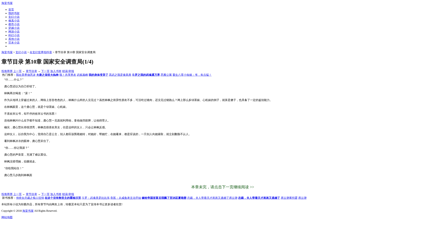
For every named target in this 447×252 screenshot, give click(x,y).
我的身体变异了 (98, 74)
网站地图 (7, 217)
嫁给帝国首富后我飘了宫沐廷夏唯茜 (164, 197)
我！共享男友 (67, 74)
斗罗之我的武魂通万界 (146, 74)
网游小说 (14, 31)
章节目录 (31, 71)
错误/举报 (68, 71)
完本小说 (14, 42)
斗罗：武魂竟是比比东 (96, 197)
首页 (11, 9)
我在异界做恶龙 (26, 74)
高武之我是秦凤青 (120, 74)
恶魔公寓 (166, 74)
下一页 (45, 71)
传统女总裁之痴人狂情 (30, 197)
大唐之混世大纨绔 (47, 74)
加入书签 (55, 71)
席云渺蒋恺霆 (289, 197)
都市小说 (14, 24)
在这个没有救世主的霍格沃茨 (63, 197)
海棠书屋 (7, 3)
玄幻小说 (14, 16)
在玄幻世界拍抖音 (41, 52)
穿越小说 (14, 27)
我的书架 (14, 13)
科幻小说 (14, 35)
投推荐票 (7, 71)
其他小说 (14, 38)
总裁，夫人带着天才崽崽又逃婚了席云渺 (212, 197)
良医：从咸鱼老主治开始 (125, 197)
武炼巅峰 (82, 74)
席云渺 (302, 197)
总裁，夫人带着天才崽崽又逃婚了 (259, 197)
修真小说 (14, 20)
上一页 (17, 71)
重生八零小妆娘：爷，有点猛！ (192, 74)
